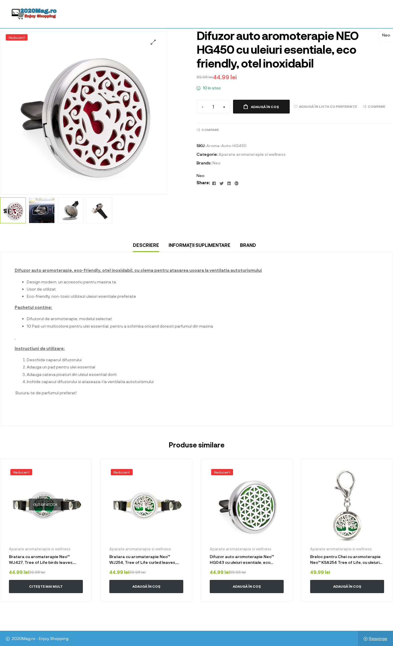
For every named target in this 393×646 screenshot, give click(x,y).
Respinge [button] (378, 638)
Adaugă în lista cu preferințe (79, 471)
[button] (153, 42)
